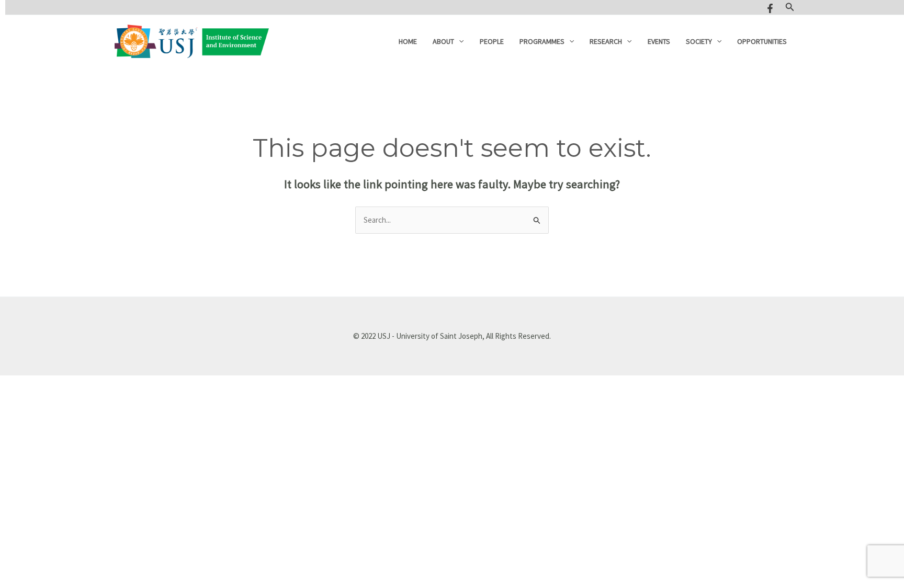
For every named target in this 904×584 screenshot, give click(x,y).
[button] (790, 7)
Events (659, 41)
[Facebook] (770, 8)
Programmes (541, 41)
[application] (459, 41)
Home (408, 41)
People (492, 41)
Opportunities (762, 41)
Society (699, 41)
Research (606, 41)
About (443, 41)
